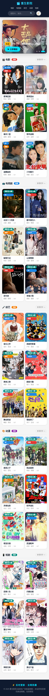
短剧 (36, 8)
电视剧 (18, 8)
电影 (12, 8)
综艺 (25, 8)
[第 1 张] (37, 51)
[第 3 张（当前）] (43, 51)
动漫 (31, 8)
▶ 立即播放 (12, 49)
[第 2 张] (39, 51)
